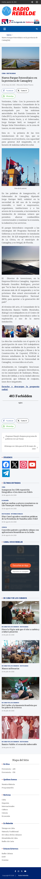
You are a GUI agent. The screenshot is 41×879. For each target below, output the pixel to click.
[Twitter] (14, 465)
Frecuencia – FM (8, 772)
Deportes (5, 803)
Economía (5, 500)
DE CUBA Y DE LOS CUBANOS (15, 598)
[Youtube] (25, 871)
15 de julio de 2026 (8, 711)
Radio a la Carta (8, 841)
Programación (8, 788)
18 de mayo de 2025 (8, 85)
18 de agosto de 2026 (9, 495)
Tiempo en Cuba (8, 828)
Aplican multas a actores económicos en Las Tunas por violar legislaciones (20, 504)
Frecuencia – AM (8, 769)
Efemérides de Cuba (10, 838)
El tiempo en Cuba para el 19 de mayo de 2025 (20, 447)
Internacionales (17, 514)
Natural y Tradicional (10, 832)
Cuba (4, 73)
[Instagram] (23, 465)
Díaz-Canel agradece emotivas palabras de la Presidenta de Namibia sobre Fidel (20, 517)
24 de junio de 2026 (8, 747)
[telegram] (6, 473)
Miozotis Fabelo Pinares (25, 85)
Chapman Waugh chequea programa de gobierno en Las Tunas (21, 437)
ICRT (4, 857)
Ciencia (4, 527)
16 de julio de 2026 (8, 672)
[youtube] (32, 465)
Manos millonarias (10, 668)
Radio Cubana (7, 854)
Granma (5, 860)
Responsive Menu (32, 2)
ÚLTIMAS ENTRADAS (12, 483)
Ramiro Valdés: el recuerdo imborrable (19, 744)
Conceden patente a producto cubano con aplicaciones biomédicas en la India (20, 531)
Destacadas (11, 73)
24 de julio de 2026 (8, 635)
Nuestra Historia (8, 784)
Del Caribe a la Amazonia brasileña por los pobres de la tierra (19, 706)
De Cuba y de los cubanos (10, 627)
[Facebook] (6, 465)
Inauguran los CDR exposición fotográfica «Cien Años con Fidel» (17, 491)
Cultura (5, 810)
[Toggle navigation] (5, 29)
